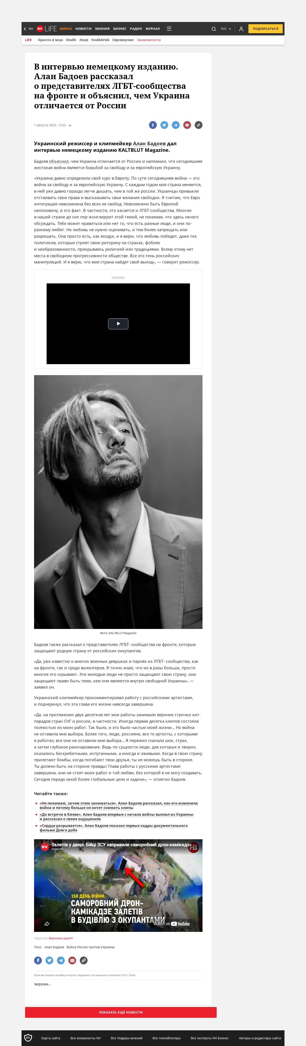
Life (28, 40)
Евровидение (123, 40)
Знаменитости (149, 40)
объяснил (59, 161)
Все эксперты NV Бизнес (210, 1038)
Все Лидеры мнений (126, 1038)
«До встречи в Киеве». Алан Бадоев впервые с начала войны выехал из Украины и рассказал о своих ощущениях (117, 816)
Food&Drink (100, 40)
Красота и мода (50, 40)
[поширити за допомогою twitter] (164, 125)
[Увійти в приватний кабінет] (241, 28)
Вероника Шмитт (61, 938)
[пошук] (214, 28)
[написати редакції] (187, 125)
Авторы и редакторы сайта (260, 1038)
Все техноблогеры (167, 1038)
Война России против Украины (91, 947)
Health (71, 40)
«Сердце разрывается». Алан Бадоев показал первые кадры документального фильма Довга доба (114, 828)
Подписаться (265, 28)
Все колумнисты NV (86, 1038)
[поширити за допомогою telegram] (176, 125)
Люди (83, 40)
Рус (223, 29)
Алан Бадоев (149, 143)
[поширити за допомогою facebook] (153, 125)
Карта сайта (50, 1038)
